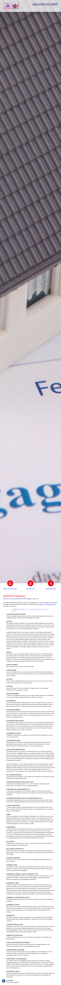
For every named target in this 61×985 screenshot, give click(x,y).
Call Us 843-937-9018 (44, 4)
